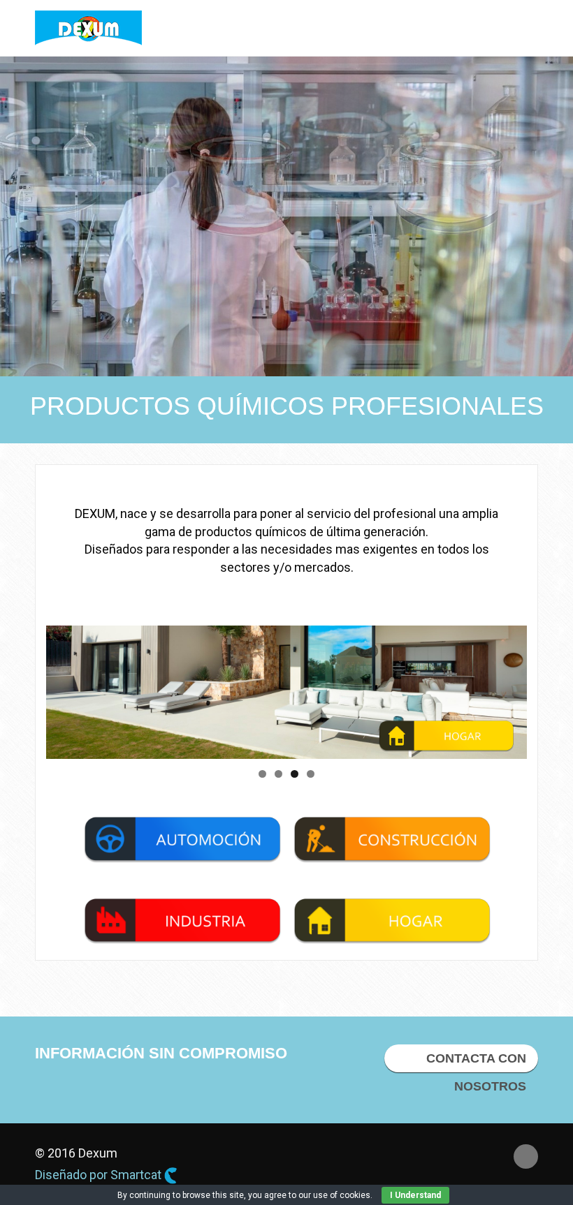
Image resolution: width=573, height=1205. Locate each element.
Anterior (63, 688)
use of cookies (341, 1195)
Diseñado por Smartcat (99, 1174)
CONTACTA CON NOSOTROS (476, 1061)
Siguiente (509, 688)
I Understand (415, 1195)
